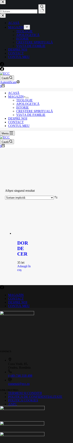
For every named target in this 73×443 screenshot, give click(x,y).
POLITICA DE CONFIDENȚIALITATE (35, 396)
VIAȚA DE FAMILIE (30, 115)
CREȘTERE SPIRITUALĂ (34, 111)
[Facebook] (2, 70)
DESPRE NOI (17, 118)
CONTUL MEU (19, 125)
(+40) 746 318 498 (20, 375)
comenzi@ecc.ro (19, 383)
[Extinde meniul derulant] (27, 97)
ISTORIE (22, 107)
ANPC (12, 404)
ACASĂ (13, 93)
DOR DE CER (22, 248)
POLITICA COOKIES (23, 400)
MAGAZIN (16, 96)
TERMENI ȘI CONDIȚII (25, 393)
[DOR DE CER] (26, 233)
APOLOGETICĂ (28, 104)
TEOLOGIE (24, 100)
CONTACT (16, 122)
